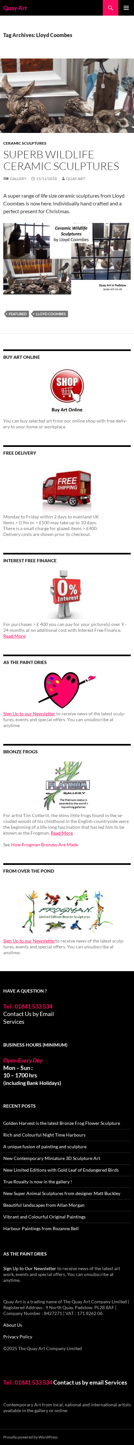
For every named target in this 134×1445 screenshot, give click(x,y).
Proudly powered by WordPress (30, 1437)
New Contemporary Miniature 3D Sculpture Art (51, 1158)
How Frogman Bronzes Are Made (44, 844)
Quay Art (15, 7)
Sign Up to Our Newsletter (29, 1268)
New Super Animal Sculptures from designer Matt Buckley (61, 1193)
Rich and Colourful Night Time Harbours (44, 1135)
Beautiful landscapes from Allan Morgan (44, 1205)
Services (13, 1021)
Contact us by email (78, 1382)
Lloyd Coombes (51, 314)
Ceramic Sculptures (25, 143)
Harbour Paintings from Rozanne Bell (41, 1228)
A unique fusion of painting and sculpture (45, 1146)
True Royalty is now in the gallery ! (37, 1181)
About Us (12, 1325)
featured (18, 314)
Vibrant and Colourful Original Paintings (44, 1216)
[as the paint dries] (67, 690)
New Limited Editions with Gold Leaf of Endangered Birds (61, 1170)
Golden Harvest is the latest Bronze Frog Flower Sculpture (61, 1123)
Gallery (18, 178)
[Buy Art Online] (67, 391)
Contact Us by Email (28, 1013)
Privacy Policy (17, 1336)
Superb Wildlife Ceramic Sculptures (61, 160)
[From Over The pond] (67, 908)
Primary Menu (126, 8)
